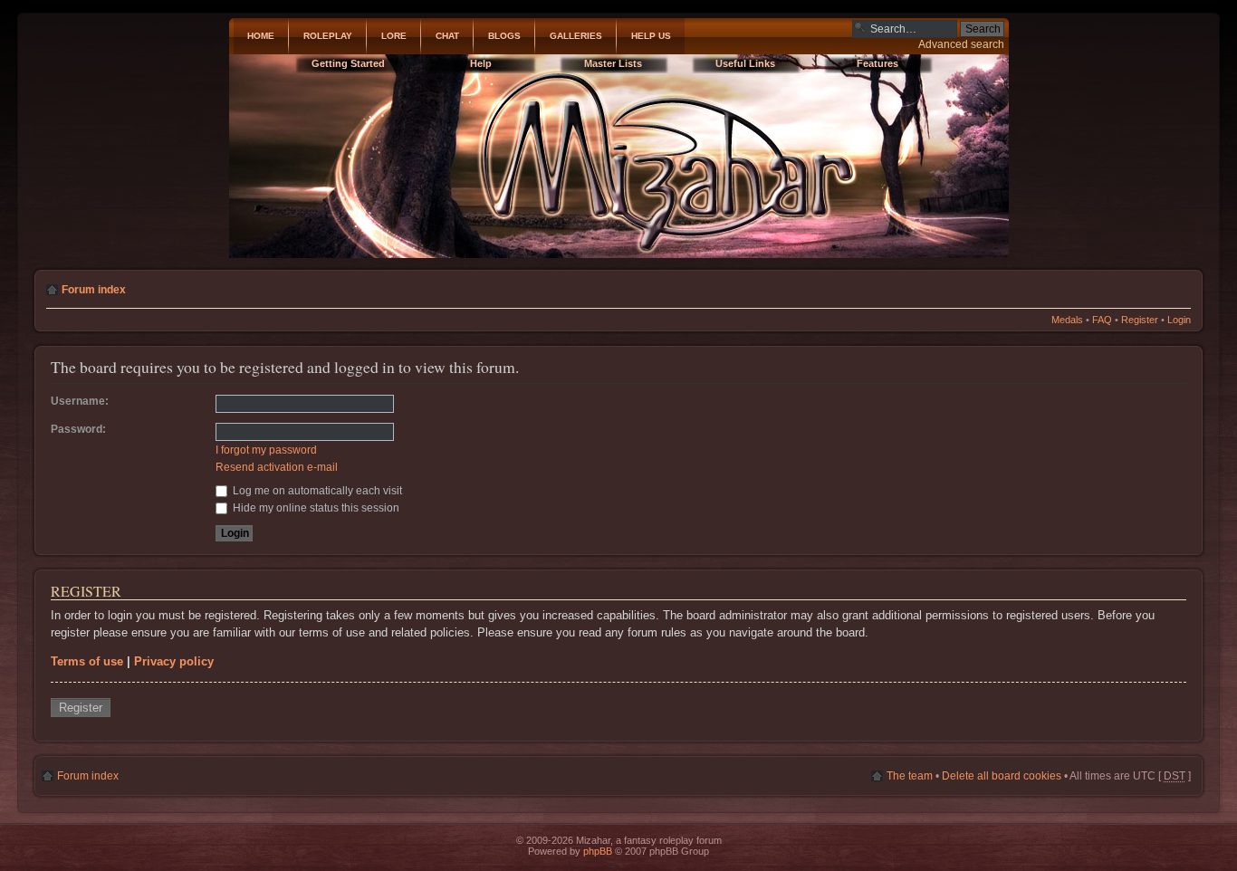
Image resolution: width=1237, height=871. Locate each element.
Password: (78, 429)
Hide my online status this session (314, 508)
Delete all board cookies (1001, 776)
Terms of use (87, 661)
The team (910, 776)
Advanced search (961, 44)
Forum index (94, 289)
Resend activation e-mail (277, 467)
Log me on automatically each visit (316, 490)
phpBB (597, 851)
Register (1139, 319)
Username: (80, 401)
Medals (1067, 319)
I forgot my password (266, 450)
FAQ (1102, 319)
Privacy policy (174, 661)
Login (1179, 319)
